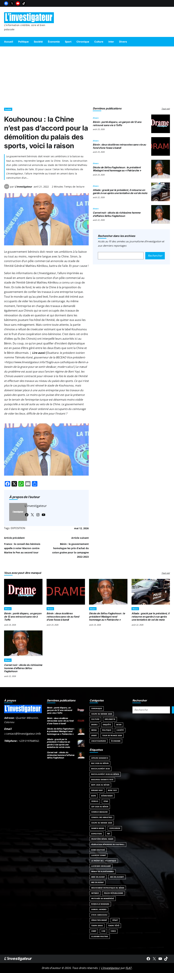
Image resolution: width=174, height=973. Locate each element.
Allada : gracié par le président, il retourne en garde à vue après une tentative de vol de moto (120, 191)
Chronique (96, 708)
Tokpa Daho (97, 925)
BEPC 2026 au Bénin (100, 785)
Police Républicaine (113, 893)
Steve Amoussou (99, 915)
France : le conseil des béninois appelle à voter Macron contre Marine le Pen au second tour (22, 548)
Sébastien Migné (99, 920)
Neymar (95, 893)
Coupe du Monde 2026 (101, 714)
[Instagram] (38, 515)
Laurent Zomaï (98, 855)
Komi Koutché (98, 850)
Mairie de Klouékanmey (102, 871)
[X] (12, 3)
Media (94, 730)
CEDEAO (94, 801)
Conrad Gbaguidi (99, 812)
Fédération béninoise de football (108, 844)
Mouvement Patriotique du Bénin (107, 888)
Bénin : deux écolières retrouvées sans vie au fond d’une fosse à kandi (119, 146)
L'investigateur (17, 958)
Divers (95, 118)
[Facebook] (6, 3)
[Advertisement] (87, 75)
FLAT (129, 968)
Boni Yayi (112, 790)
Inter (118, 724)
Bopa (93, 795)
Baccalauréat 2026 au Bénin (105, 774)
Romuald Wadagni (100, 904)
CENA (105, 801)
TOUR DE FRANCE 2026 (112, 735)
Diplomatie (110, 719)
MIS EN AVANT (97, 882)
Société (8, 109)
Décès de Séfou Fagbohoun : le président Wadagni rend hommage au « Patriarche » (117, 169)
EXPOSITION (18, 528)
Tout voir (165, 108)
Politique (106, 730)
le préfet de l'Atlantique (103, 861)
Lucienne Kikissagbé (101, 866)
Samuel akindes (99, 909)
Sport (94, 735)
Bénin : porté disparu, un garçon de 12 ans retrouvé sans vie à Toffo (117, 123)
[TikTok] (24, 3)
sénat (115, 920)
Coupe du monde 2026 (101, 823)
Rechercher (155, 255)
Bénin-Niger (107, 795)
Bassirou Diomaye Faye (102, 779)
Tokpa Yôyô (113, 925)
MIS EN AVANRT (117, 877)
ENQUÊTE (107, 724)
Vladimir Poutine (99, 936)
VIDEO (113, 931)
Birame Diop (97, 790)
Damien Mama (97, 828)
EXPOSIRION (114, 828)
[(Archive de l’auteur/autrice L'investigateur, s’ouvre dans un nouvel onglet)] (6, 188)
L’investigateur (23, 186)
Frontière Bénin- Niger (102, 839)
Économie (115, 741)
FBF (108, 833)
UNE (103, 931)
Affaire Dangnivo (99, 758)
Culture (95, 719)
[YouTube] (18, 3)
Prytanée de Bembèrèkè (102, 898)
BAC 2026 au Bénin (100, 763)
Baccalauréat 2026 (100, 768)
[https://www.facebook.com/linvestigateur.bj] (148, 959)
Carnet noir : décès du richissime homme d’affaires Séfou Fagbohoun (116, 214)
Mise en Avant (98, 877)
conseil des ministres (101, 817)
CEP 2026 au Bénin (99, 806)
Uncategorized (98, 741)
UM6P (93, 931)
